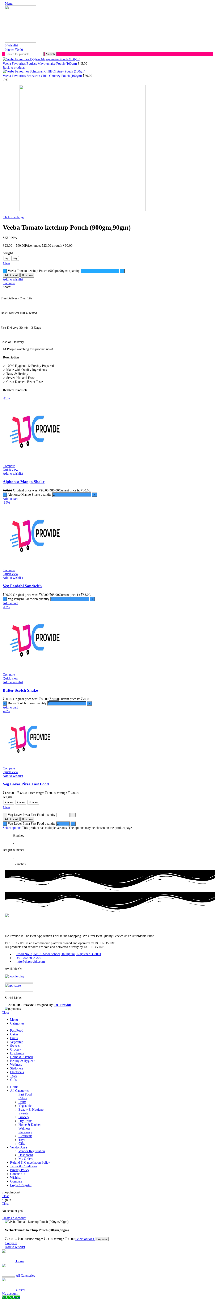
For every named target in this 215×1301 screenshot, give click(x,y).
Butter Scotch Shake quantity (27, 703)
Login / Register (20, 1185)
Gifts (21, 1143)
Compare (16, 1181)
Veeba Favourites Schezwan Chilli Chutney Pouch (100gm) (43, 76)
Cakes (22, 1098)
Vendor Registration (31, 1151)
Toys (21, 1140)
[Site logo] (20, 41)
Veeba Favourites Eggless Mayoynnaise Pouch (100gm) (40, 63)
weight (8, 253)
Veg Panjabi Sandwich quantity (28, 599)
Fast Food (25, 1094)
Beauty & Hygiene (30, 1109)
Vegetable (24, 1105)
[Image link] (28, 929)
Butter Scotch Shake (20, 690)
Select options (85, 1239)
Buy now (27, 275)
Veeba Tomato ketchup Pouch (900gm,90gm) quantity (44, 271)
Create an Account (14, 1218)
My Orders (25, 1158)
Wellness (24, 1128)
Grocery (23, 1117)
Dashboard (25, 1155)
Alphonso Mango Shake (24, 481)
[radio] (7, 258)
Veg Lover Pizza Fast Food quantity (31, 814)
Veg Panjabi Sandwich (22, 586)
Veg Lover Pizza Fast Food (26, 784)
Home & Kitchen (29, 1124)
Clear (6, 263)
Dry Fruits (25, 1121)
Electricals (25, 1136)
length (7, 797)
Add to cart (11, 275)
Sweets (23, 1113)
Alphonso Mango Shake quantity (29, 494)
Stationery (25, 1132)
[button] (10, 498)
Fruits (22, 1102)
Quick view (10, 469)
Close (5, 1012)
